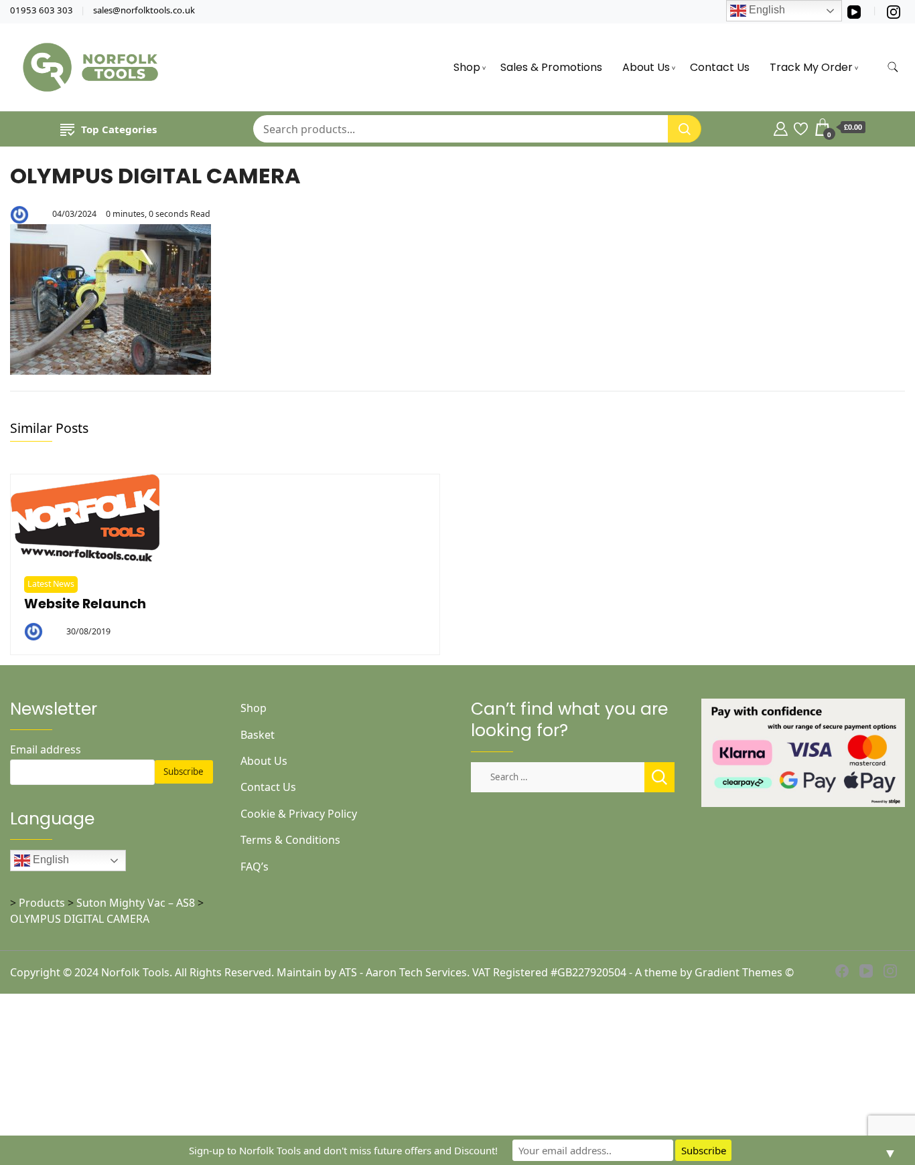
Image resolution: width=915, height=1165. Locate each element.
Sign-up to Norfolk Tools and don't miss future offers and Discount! (343, 1150)
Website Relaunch (85, 604)
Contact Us (720, 67)
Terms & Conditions (290, 839)
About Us (646, 67)
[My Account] (781, 127)
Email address (45, 749)
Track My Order (811, 67)
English (49, 859)
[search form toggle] (893, 67)
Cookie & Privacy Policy (298, 813)
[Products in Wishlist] (801, 127)
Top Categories (119, 129)
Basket (257, 734)
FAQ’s (254, 866)
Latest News (50, 584)
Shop (466, 67)
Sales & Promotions (551, 67)
